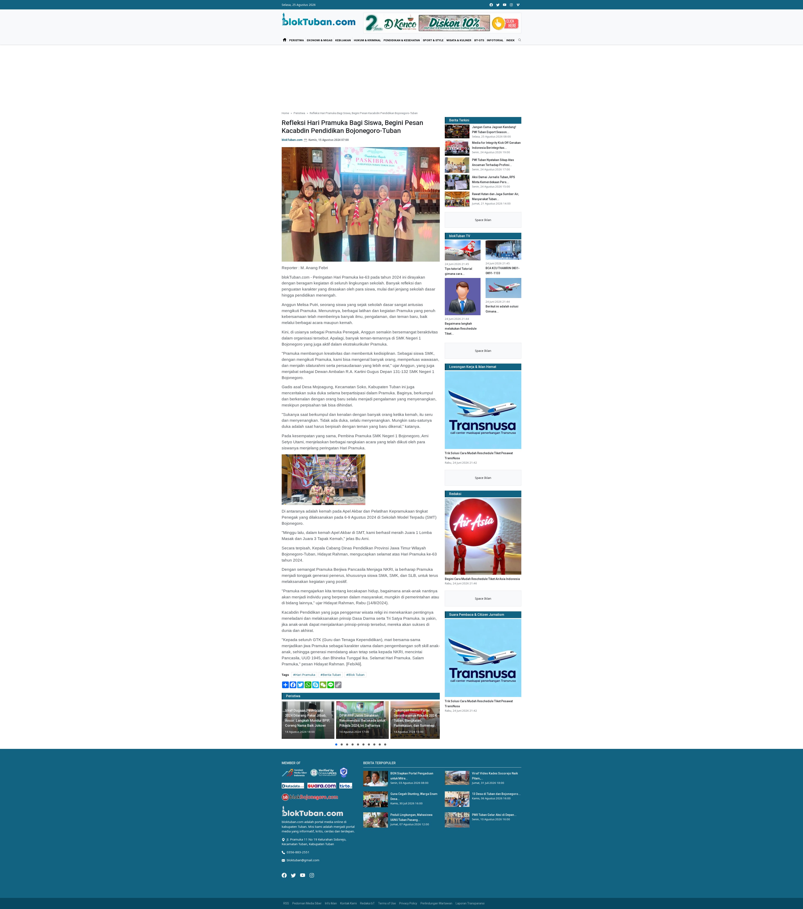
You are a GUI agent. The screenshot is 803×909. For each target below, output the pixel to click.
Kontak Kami (348, 903)
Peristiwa (296, 40)
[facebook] (491, 5)
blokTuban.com (292, 140)
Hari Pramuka (305, 674)
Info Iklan (331, 903)
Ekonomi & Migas (319, 40)
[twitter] (498, 5)
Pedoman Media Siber (307, 903)
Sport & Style (433, 40)
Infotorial (495, 40)
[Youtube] (303, 875)
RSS (286, 903)
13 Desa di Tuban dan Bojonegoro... (496, 794)
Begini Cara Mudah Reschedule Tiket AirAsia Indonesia (482, 579)
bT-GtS (479, 40)
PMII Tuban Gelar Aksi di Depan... (494, 814)
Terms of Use (387, 903)
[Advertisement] (401, 76)
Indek (510, 40)
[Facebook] (285, 875)
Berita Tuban (332, 674)
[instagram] (511, 5)
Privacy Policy (408, 903)
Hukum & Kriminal (367, 40)
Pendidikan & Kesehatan (402, 40)
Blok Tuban (356, 674)
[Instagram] (311, 875)
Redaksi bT (367, 903)
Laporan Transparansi (470, 903)
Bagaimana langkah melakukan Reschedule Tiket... (461, 328)
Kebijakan (343, 40)
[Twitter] (294, 875)
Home (285, 113)
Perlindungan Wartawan (436, 903)
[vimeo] (518, 5)
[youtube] (504, 5)
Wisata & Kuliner (458, 40)
